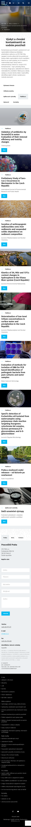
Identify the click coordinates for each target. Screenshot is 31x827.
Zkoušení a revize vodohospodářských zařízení (12, 745)
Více (4, 150)
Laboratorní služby (7, 741)
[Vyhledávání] (23, 3)
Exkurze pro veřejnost (7, 758)
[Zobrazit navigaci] (29, 3)
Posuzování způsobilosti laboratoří (11, 749)
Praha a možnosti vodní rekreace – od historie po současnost (13, 472)
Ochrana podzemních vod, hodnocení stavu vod (14, 710)
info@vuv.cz (5, 634)
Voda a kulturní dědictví (8, 728)
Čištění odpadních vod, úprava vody (12, 717)
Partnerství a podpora (8, 692)
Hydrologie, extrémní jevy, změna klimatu (13, 704)
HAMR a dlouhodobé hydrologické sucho (13, 786)
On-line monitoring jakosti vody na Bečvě (13, 789)
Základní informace (7, 680)
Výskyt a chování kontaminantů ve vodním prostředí (14, 721)
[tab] (5, 537)
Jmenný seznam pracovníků (9, 802)
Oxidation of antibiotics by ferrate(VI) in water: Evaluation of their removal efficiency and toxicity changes (14, 137)
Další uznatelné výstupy (12, 511)
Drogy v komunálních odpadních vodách (13, 783)
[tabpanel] (15, 607)
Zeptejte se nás (6, 799)
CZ (13, 3)
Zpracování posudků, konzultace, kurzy (12, 752)
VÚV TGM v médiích (6, 697)
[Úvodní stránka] (3, 3)
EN (18, 3)
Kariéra (3, 689)
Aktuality (4, 683)
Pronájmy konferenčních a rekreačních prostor (12, 766)
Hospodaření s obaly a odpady (10, 725)
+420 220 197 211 (6, 627)
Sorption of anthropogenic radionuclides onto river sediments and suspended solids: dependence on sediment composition (13, 229)
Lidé (2, 686)
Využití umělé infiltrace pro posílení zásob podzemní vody (13, 774)
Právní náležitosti (6, 694)
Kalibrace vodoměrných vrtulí (10, 738)
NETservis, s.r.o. (15, 821)
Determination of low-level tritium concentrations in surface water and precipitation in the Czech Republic (14, 321)
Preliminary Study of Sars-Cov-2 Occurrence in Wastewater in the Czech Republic (13, 182)
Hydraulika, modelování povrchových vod (13, 707)
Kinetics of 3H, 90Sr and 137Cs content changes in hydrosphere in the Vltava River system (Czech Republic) (15, 276)
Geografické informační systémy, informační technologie (14, 731)
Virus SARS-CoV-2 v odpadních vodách (12, 777)
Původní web (15, 816)
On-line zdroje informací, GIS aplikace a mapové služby (13, 761)
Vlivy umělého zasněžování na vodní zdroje (14, 780)
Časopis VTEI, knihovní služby (10, 755)
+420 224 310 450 (6, 641)
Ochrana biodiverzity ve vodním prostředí (13, 714)
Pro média (4, 796)
